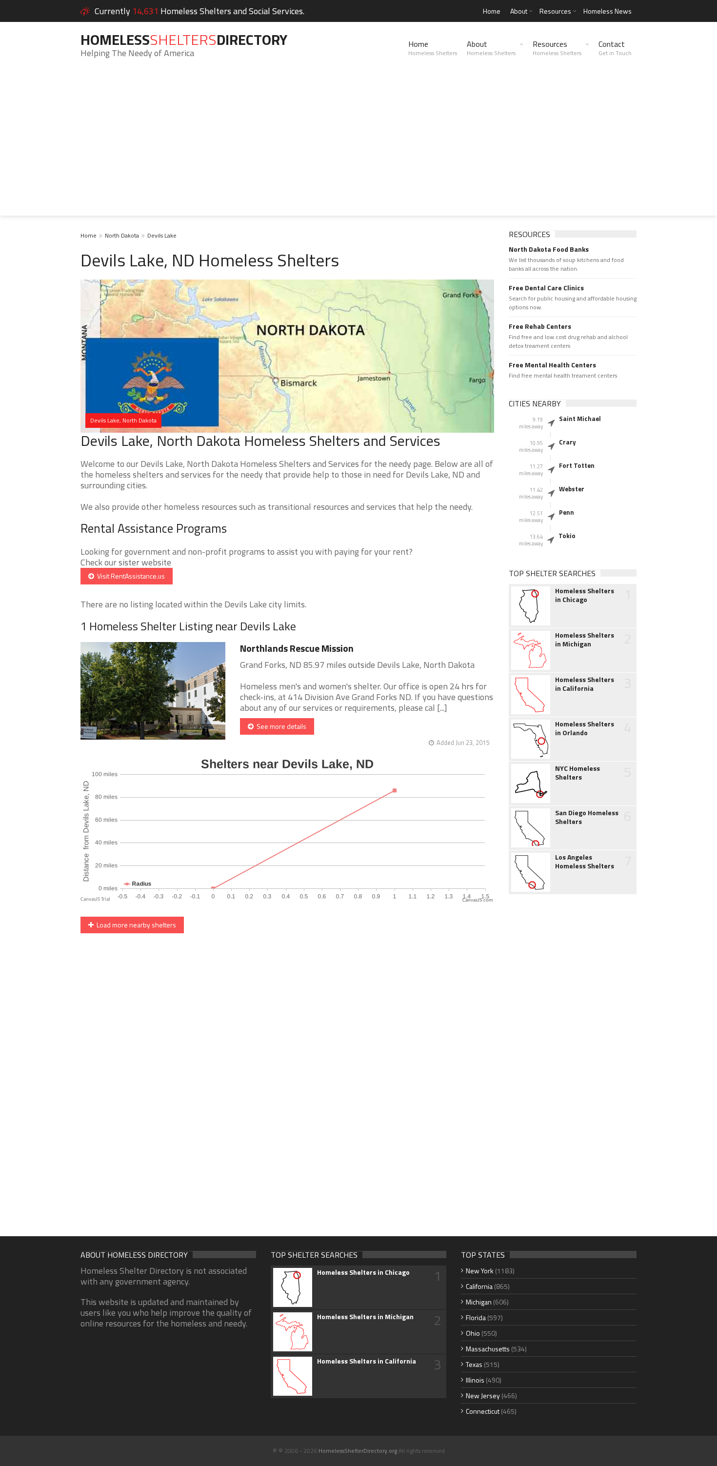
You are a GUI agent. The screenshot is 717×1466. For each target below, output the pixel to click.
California (479, 1286)
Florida (476, 1317)
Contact (615, 48)
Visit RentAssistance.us (129, 576)
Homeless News (607, 11)
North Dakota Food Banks (549, 249)
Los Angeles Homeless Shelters (584, 861)
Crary (567, 442)
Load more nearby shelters (135, 925)
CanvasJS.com (477, 900)
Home (491, 11)
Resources (555, 11)
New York (480, 1270)
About (518, 11)
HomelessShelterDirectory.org (358, 1450)
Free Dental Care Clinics (546, 287)
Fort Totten (577, 465)
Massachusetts (488, 1349)
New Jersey (483, 1395)
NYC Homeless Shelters (577, 773)
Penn (566, 512)
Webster (571, 488)
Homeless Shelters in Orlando (584, 728)
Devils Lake (162, 235)
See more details (280, 726)
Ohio (473, 1333)
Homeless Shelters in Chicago (584, 595)
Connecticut (482, 1411)
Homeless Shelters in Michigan (584, 639)
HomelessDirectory (183, 39)
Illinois (475, 1380)
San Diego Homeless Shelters (586, 817)
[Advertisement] (358, 147)
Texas (474, 1364)
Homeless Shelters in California (584, 684)
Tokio (567, 535)
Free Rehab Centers (540, 326)
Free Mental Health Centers (552, 365)
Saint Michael (580, 418)
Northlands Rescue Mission (297, 648)
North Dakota (122, 235)
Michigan (479, 1302)
